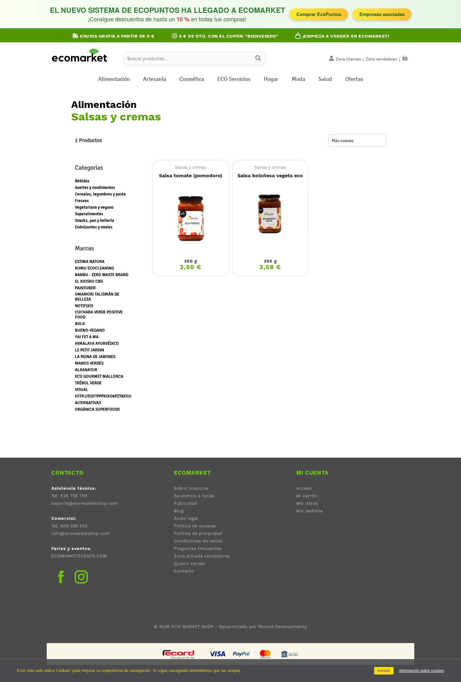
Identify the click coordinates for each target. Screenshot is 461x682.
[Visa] (218, 654)
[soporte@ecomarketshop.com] (81, 64)
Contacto (184, 571)
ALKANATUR (86, 369)
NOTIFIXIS (84, 305)
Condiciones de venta (198, 541)
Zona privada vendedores (202, 556)
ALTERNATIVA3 (88, 402)
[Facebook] (60, 576)
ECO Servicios (234, 79)
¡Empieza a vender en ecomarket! (345, 36)
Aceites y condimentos (95, 187)
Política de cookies (195, 526)
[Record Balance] (179, 654)
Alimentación (114, 79)
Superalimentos (89, 213)
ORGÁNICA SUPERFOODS (97, 409)
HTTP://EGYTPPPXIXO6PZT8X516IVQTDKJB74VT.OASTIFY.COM (129, 396)
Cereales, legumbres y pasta (100, 194)
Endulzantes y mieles (94, 227)
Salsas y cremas (190, 167)
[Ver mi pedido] (405, 58)
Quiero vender (189, 563)
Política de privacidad (198, 533)
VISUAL (81, 389)
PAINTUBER (85, 287)
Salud (325, 79)
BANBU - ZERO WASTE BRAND (101, 274)
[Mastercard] (265, 654)
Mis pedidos (309, 511)
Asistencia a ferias (194, 495)
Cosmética (191, 79)
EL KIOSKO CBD (89, 281)
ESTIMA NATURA (89, 261)
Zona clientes (348, 59)
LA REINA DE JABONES (95, 356)
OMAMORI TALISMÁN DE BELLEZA (97, 297)
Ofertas (354, 79)
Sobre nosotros (191, 488)
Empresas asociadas (382, 14)
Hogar (271, 79)
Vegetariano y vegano (94, 207)
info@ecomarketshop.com (80, 533)
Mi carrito (307, 495)
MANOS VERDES (89, 363)
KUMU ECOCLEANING (94, 268)
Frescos (82, 200)
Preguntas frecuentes (198, 548)
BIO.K (80, 323)
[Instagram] (81, 578)
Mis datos (307, 503)
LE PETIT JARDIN (89, 350)
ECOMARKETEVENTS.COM (79, 556)
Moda (298, 79)
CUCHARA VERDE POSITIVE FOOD (99, 315)
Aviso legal (186, 518)
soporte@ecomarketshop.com (84, 503)
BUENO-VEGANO (90, 330)
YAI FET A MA (86, 336)
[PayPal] (241, 654)
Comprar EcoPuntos (318, 14)
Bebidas (82, 181)
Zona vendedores (381, 59)
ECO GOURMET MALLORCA (99, 376)
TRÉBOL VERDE (88, 383)
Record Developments (282, 626)
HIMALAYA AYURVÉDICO (97, 343)
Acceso (304, 488)
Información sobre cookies (421, 671)
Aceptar (383, 671)
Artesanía (154, 79)
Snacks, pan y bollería (94, 220)
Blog (179, 511)
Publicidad (185, 503)
